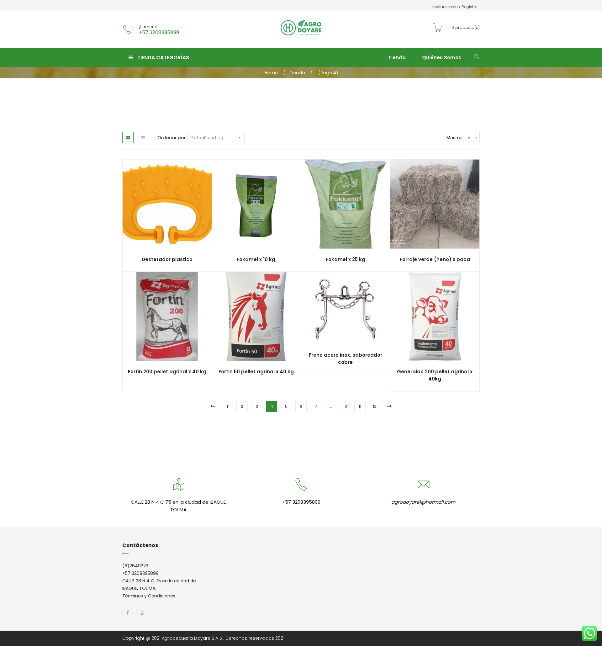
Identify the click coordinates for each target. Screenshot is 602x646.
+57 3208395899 (159, 32)
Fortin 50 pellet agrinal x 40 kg (256, 371)
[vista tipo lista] (142, 137)
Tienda (397, 57)
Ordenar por (171, 137)
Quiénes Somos (441, 57)
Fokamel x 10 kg (256, 259)
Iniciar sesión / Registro (454, 6)
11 (360, 406)
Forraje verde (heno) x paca (435, 259)
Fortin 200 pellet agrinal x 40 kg (167, 371)
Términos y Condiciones (148, 596)
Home (271, 73)
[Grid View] (128, 137)
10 (345, 406)
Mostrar (454, 137)
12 (375, 406)
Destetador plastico (167, 259)
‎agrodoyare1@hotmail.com (423, 502)
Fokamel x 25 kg (345, 259)
